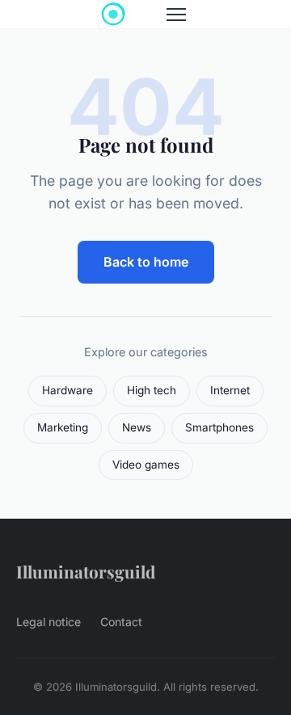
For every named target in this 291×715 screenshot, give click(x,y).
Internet (230, 390)
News (136, 427)
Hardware (67, 390)
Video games (145, 464)
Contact (121, 622)
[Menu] (176, 14)
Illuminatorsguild (85, 571)
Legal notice (48, 622)
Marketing (62, 427)
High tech (151, 390)
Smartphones (219, 427)
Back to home (145, 262)
